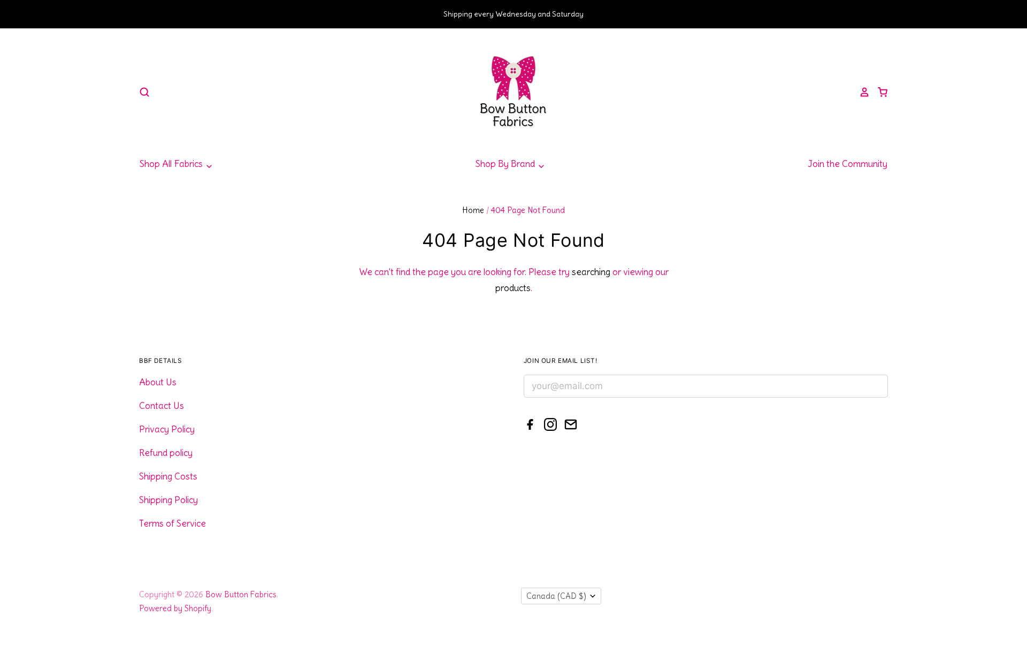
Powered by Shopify (175, 608)
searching (591, 272)
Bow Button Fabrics (241, 594)
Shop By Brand (506, 164)
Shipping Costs (168, 476)
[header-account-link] (861, 92)
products (513, 288)
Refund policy (166, 453)
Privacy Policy (167, 429)
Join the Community (847, 164)
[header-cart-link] (879, 92)
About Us (158, 382)
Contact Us (161, 406)
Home (473, 210)
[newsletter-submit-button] (875, 387)
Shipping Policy (168, 500)
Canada (556, 596)
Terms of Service (172, 523)
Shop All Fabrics (172, 164)
